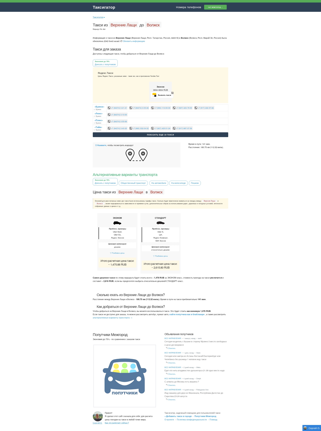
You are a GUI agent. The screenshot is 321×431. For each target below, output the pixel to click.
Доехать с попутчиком (105, 181)
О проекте (169, 419)
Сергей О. (97, 422)
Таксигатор (104, 7)
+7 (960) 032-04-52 (140, 128)
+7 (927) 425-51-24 (162, 128)
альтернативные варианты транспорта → (112, 317)
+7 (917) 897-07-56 (184, 128)
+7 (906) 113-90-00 (162, 108)
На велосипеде (178, 183)
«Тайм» (98, 127)
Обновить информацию (133, 41)
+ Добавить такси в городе (178, 416)
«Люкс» (99, 113)
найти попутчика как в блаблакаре (187, 314)
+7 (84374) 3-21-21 (118, 108)
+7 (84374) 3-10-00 (118, 114)
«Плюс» (99, 120)
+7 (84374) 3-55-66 (140, 108)
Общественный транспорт (133, 183)
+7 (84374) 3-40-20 (118, 128)
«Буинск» (99, 106)
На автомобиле (158, 183)
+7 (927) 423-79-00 (184, 108)
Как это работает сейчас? (117, 422)
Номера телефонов (188, 7)
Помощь (213, 419)
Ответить (172, 348)
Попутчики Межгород (205, 416)
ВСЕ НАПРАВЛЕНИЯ (173, 338)
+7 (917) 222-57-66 (205, 108)
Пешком (195, 183)
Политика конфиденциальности (192, 419)
